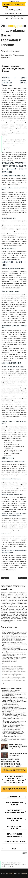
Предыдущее (22, 578)
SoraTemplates (10, 873)
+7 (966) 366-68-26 (15, 10)
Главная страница (14, 797)
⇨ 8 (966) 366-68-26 (13, 51)
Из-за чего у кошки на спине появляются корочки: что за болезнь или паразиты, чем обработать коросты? (14, 747)
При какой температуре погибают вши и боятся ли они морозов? (13, 740)
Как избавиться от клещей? (15, 842)
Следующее (5, 578)
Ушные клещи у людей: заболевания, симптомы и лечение (18, 754)
